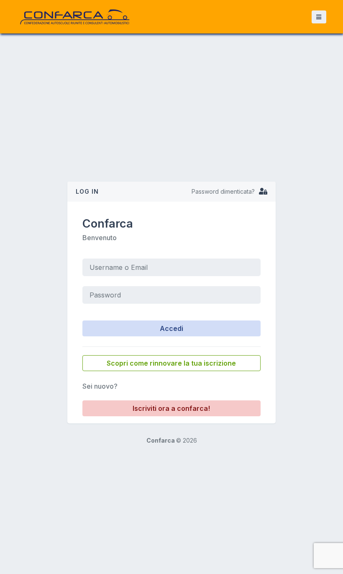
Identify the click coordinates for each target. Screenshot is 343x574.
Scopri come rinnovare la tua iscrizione (171, 363)
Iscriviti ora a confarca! (171, 408)
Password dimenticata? (223, 191)
